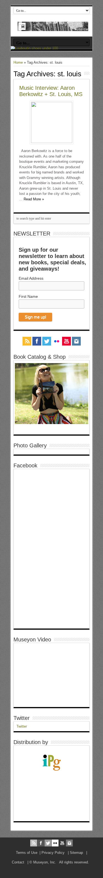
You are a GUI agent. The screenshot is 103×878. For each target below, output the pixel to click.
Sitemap (76, 853)
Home (18, 62)
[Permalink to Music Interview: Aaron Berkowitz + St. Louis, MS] (51, 142)
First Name (28, 296)
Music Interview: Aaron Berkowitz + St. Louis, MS (50, 91)
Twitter (21, 718)
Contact (18, 862)
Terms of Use (26, 853)
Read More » (34, 199)
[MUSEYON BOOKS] (53, 26)
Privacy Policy (53, 853)
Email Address (31, 278)
